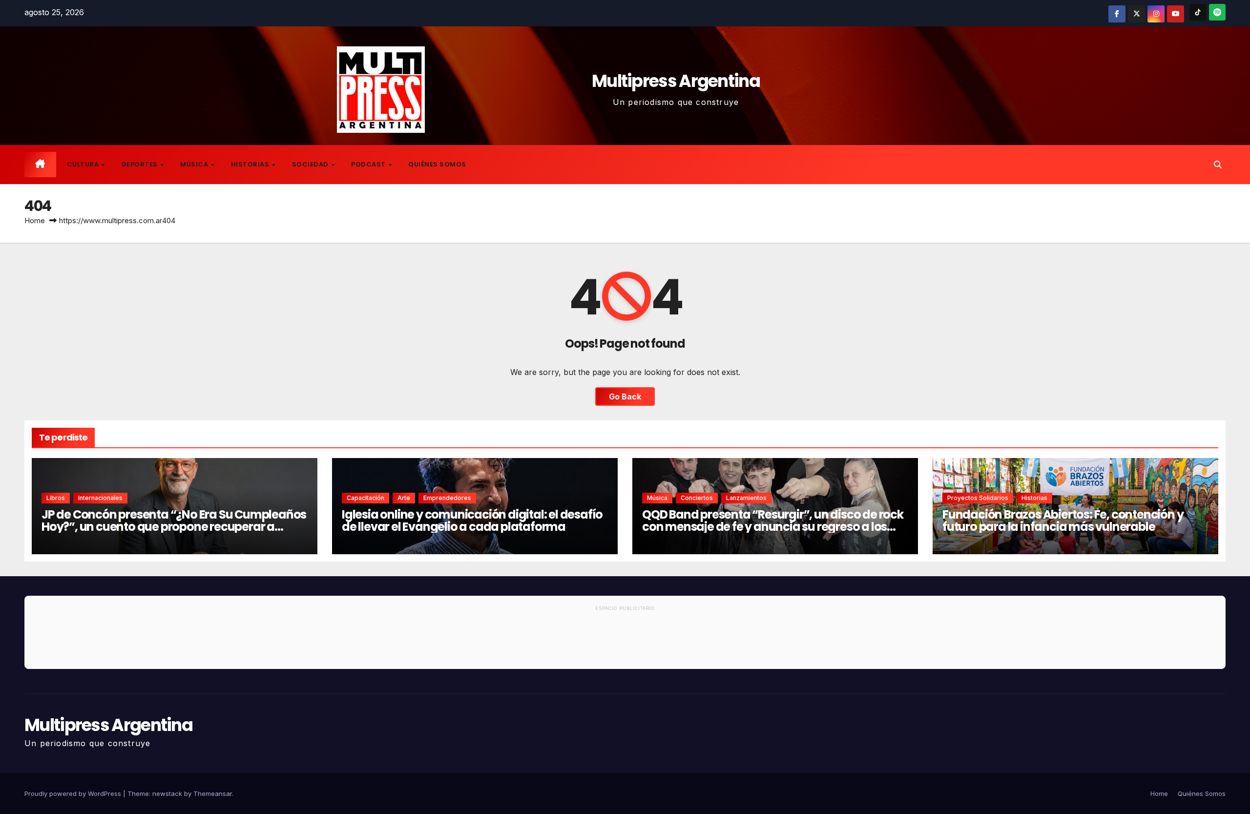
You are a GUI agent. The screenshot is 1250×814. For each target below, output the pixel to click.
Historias (251, 164)
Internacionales (100, 497)
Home (34, 220)
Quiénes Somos (437, 164)
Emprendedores (447, 497)
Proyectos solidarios (977, 497)
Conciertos (697, 497)
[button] (1218, 164)
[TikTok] (1197, 12)
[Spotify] (1217, 12)
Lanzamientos (746, 497)
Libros (55, 497)
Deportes (141, 164)
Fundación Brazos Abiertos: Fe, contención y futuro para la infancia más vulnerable (1062, 520)
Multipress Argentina (676, 81)
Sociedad (311, 164)
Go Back (625, 396)
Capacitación (365, 497)
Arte (403, 497)
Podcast (369, 164)
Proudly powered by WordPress (73, 793)
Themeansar (212, 793)
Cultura (84, 164)
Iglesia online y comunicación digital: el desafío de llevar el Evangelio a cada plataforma (472, 520)
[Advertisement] (625, 642)
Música (195, 164)
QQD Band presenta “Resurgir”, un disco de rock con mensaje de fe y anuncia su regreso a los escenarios (772, 526)
